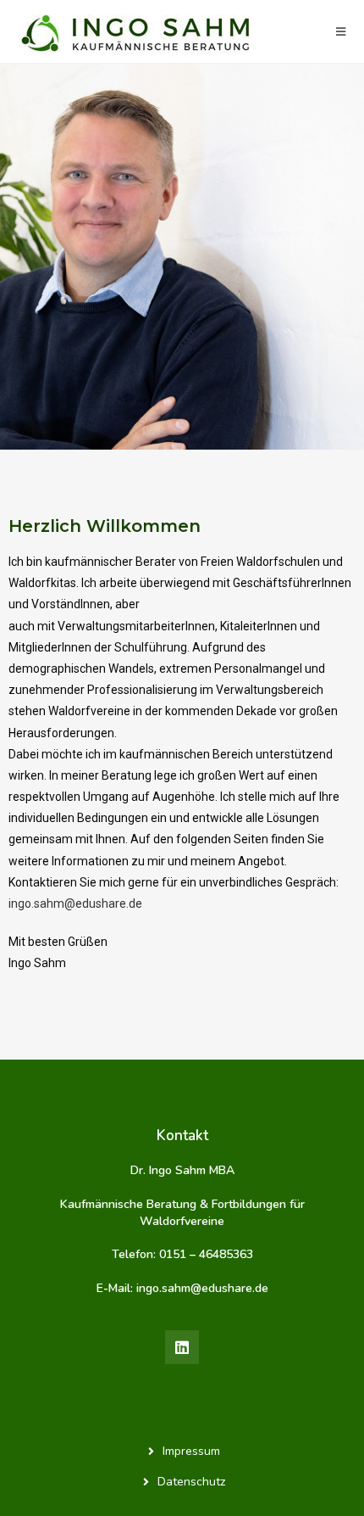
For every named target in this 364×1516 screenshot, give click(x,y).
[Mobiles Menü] (341, 31)
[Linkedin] (182, 1347)
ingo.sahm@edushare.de (75, 903)
